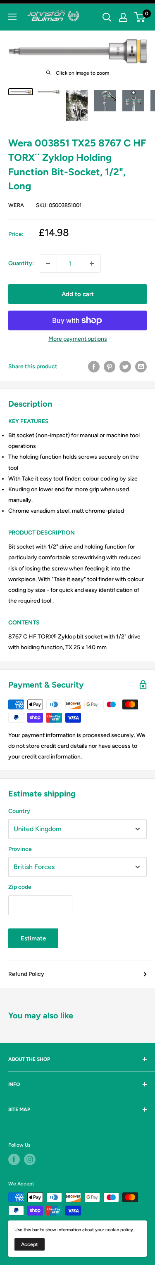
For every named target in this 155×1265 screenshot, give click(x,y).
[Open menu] (12, 17)
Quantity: (21, 263)
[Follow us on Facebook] (14, 1159)
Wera (16, 205)
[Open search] (107, 17)
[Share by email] (141, 366)
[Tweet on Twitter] (125, 366)
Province (20, 849)
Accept (29, 1244)
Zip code (19, 886)
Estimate (33, 938)
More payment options (77, 338)
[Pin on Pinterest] (109, 366)
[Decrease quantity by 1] (48, 263)
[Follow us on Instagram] (30, 1159)
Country (19, 811)
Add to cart (78, 294)
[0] (140, 17)
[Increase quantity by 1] (91, 263)
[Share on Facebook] (94, 366)
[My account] (123, 17)
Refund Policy (26, 974)
